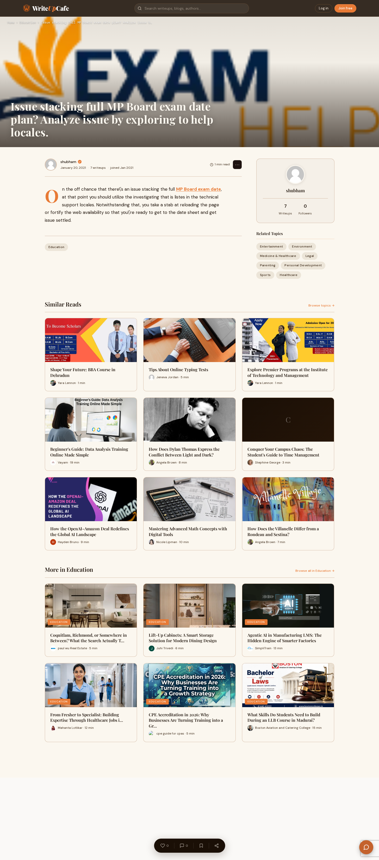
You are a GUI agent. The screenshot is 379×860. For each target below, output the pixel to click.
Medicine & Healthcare (278, 256)
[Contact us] (366, 847)
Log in (323, 8)
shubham (68, 161)
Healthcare (288, 275)
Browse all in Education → (314, 571)
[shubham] (51, 165)
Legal (310, 256)
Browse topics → (321, 305)
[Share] (216, 845)
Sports (265, 275)
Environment (302, 246)
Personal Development (303, 265)
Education (28, 23)
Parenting (268, 265)
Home (11, 23)
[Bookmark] (201, 845)
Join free (345, 8)
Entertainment (271, 246)
